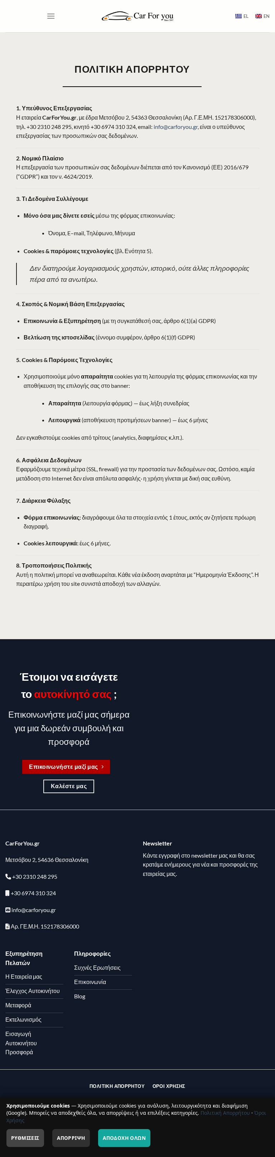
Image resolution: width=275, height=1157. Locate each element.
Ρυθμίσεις (25, 1137)
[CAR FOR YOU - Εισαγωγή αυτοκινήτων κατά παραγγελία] (137, 16)
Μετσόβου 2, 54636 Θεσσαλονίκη (46, 859)
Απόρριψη (71, 1137)
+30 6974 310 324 (33, 893)
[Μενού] (51, 16)
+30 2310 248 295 (34, 876)
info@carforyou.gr (176, 126)
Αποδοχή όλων (124, 1137)
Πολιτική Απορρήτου (225, 1112)
